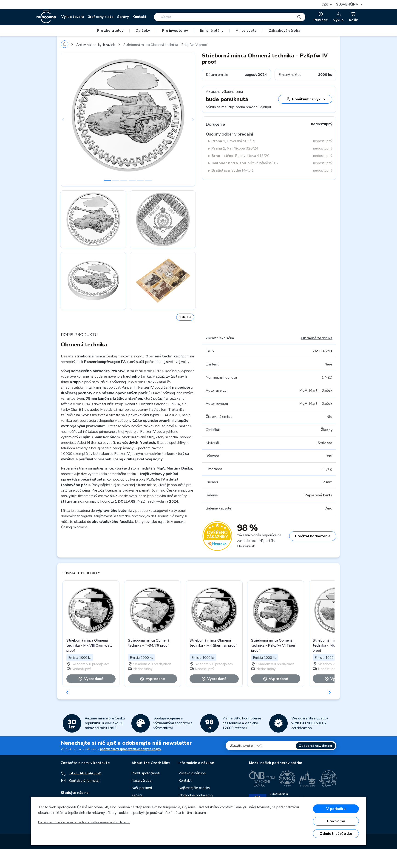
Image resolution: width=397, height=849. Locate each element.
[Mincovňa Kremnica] (287, 778)
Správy (123, 16)
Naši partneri (141, 787)
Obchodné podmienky (196, 795)
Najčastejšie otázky (194, 787)
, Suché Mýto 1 (232, 170)
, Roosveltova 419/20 (240, 155)
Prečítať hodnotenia (312, 536)
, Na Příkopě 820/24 (234, 148)
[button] (348, 4)
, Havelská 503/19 (233, 141)
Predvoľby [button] (336, 821)
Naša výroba (141, 780)
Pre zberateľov (110, 30)
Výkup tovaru (72, 16)
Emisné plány (211, 30)
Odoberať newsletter (315, 746)
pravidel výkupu (258, 107)
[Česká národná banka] (262, 778)
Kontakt (140, 16)
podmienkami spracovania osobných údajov (130, 749)
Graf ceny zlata (100, 16)
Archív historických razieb (95, 44)
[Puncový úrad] (307, 778)
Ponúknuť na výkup (308, 99)
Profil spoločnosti (145, 773)
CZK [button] (325, 4)
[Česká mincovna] (46, 17)
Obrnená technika (316, 338)
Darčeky (143, 30)
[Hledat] (299, 17)
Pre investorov (175, 30)
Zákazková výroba (284, 30)
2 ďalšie (185, 317)
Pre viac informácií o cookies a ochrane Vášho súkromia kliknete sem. (84, 822)
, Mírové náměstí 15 (244, 163)
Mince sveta (246, 30)
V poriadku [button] (336, 808)
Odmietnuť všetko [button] (336, 833)
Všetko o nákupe (192, 773)
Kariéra (136, 795)
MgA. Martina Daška (174, 468)
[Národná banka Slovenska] (328, 778)
